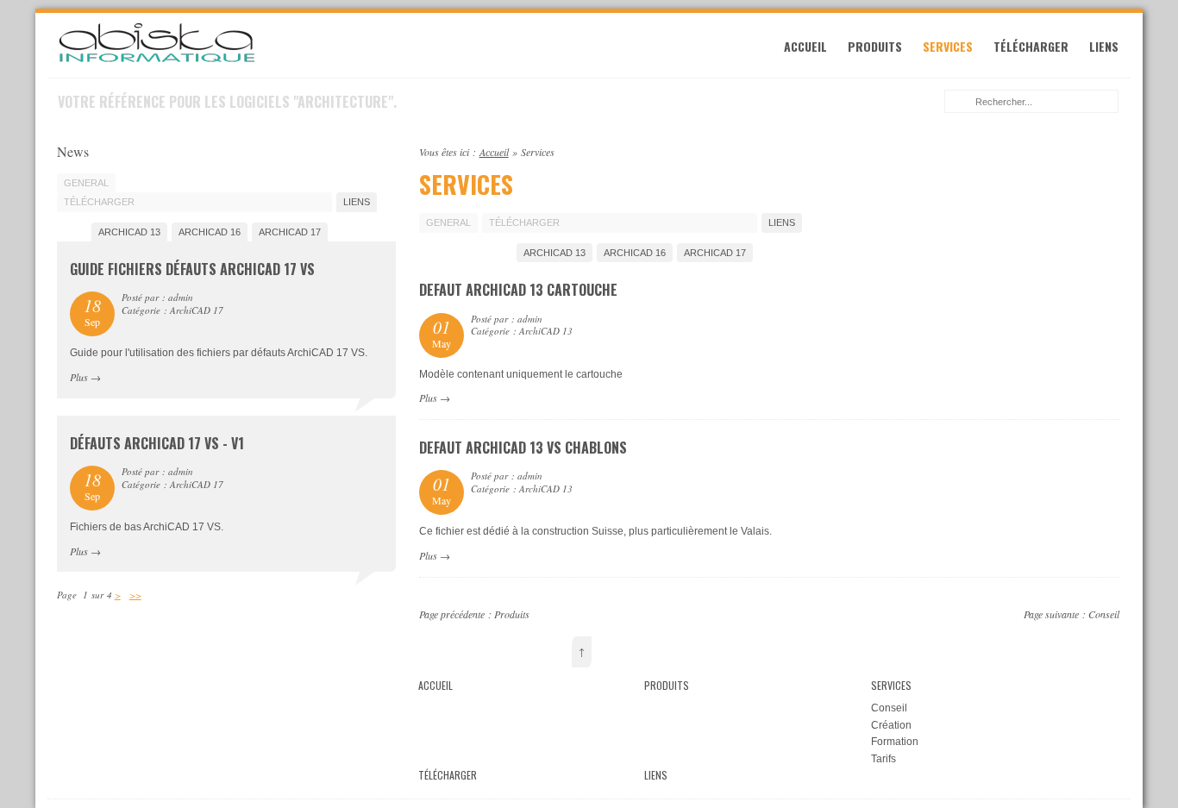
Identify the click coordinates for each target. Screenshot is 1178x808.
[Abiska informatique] (157, 60)
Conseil (1103, 614)
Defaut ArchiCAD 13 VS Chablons (523, 447)
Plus (428, 397)
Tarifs (883, 759)
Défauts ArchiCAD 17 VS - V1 (157, 443)
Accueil (805, 46)
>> (135, 594)
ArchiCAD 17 (715, 252)
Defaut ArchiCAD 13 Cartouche (518, 289)
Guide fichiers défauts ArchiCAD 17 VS (192, 269)
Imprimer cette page (1109, 150)
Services (948, 46)
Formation (894, 742)
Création (891, 725)
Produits (875, 46)
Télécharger (1030, 46)
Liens (1103, 46)
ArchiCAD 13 (554, 252)
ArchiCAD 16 (635, 252)
